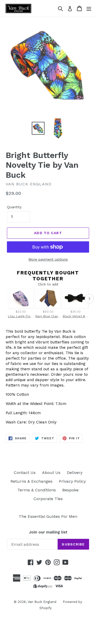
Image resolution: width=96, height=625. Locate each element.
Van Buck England (42, 602)
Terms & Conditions (36, 490)
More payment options (48, 259)
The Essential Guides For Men (48, 516)
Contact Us (25, 472)
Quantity (14, 207)
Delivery (74, 472)
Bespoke (70, 490)
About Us (51, 472)
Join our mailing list (48, 532)
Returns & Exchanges (31, 481)
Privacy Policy (72, 481)
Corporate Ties (48, 498)
